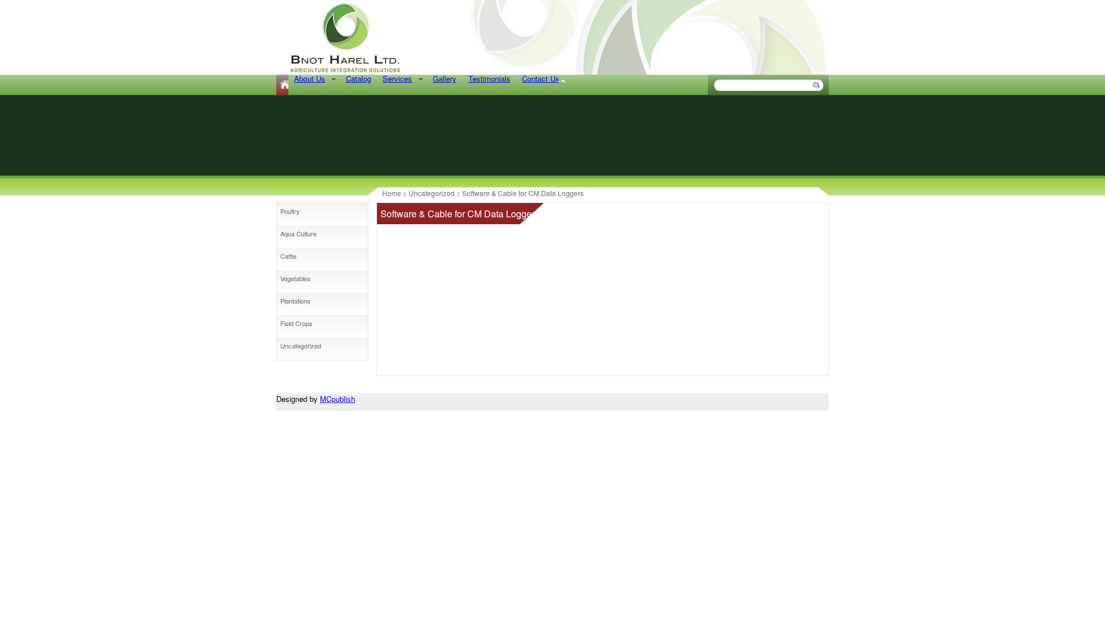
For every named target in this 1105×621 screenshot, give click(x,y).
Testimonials (489, 78)
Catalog (358, 78)
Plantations (295, 300)
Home (282, 85)
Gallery (444, 78)
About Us (309, 78)
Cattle (288, 255)
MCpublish (337, 398)
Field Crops (296, 323)
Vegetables (295, 278)
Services (397, 78)
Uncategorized (300, 345)
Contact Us (540, 78)
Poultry (290, 211)
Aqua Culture (298, 233)
